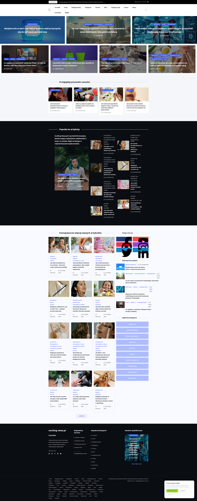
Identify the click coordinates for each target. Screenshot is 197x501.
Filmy (66, 492)
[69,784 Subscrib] (141, 239)
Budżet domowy (132, 360)
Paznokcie (96, 481)
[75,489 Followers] (141, 244)
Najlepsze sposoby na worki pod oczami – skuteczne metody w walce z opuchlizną (104, 400)
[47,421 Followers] (124, 244)
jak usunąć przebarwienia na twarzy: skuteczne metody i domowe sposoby (81, 309)
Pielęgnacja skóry (76, 7)
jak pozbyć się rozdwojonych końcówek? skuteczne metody (110, 172)
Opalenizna (83, 496)
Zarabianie (71, 485)
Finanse (126, 7)
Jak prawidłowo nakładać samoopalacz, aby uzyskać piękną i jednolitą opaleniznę (81, 266)
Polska (76, 487)
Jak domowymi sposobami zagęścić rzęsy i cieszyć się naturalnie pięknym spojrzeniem (109, 107)
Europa (61, 487)
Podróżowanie (73, 492)
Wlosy (134, 7)
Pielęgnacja (88, 7)
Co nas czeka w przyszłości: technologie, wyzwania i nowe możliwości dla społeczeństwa (98, 30)
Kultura (96, 494)
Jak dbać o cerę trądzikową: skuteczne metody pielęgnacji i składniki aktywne (102, 356)
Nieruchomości (99, 485)
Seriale (101, 492)
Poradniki (57, 7)
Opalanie (64, 496)
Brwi (132, 354)
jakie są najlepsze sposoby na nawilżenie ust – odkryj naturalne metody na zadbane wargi (169, 64)
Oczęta (50, 498)
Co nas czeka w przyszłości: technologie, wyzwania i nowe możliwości (142, 282)
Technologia (80, 494)
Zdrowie (97, 7)
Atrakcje (132, 324)
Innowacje (88, 494)
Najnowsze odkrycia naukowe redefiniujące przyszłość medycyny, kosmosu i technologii (164, 30)
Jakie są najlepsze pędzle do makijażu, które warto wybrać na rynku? (85, 106)
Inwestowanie (57, 490)
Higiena (87, 483)
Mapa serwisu (78, 447)
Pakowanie (51, 494)
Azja (50, 490)
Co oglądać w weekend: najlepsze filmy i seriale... (79, 2)
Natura (64, 494)
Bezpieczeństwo (132, 336)
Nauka (58, 494)
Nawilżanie (100, 490)
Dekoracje (132, 372)
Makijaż (67, 12)
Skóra (105, 7)
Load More (81, 416)
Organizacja (66, 490)
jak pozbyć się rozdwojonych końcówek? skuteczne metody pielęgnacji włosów (81, 356)
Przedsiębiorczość (90, 490)
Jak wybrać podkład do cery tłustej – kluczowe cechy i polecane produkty (58, 265)
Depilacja (132, 378)
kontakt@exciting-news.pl (80, 454)
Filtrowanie (68, 487)
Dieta (95, 496)
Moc (58, 485)
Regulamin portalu (79, 441)
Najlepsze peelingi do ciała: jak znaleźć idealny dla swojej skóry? (58, 355)
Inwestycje (51, 485)
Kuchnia (64, 485)
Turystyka (72, 483)
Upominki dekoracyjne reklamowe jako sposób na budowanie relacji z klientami (73, 64)
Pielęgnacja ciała (115, 7)
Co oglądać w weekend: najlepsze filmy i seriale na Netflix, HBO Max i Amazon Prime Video (24, 64)
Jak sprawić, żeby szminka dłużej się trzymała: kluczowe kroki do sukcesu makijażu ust (136, 106)
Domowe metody (74, 496)
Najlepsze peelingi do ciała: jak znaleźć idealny (110, 195)
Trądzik (100, 487)
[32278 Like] (124, 239)
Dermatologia (83, 492)
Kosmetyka (58, 12)
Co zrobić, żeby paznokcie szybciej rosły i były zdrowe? (81, 399)
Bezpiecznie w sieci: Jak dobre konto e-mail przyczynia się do (135, 268)
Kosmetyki (57, 483)
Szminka (81, 490)
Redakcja (60, 186)
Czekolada (132, 366)
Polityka (74, 490)
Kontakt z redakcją (79, 438)
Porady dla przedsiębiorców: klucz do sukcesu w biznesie (122, 64)
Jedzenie (65, 483)
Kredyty (50, 483)
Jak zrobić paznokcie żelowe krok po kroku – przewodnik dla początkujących (103, 266)
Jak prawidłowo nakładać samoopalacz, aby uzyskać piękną (136, 206)
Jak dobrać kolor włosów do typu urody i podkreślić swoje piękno (71, 179)
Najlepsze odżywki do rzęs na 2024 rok (136, 167)
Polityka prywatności (80, 444)
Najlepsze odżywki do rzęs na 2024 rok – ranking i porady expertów (58, 309)
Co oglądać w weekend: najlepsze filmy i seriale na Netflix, (138, 310)
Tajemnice (71, 494)
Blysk (132, 348)
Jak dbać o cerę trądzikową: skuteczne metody (110, 148)
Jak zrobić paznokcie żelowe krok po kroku (136, 186)
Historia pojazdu (53, 487)
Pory (95, 487)
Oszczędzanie (93, 492)
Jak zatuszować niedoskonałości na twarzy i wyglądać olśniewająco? (59, 106)
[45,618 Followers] (124, 250)
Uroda (65, 7)
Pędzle (60, 492)
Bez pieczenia (132, 330)
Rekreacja (51, 496)
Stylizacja (77, 481)
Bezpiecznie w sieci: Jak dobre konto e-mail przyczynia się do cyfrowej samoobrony (32, 30)
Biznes (132, 342)
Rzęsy (70, 481)
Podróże (80, 483)
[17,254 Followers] (141, 250)
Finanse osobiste (87, 481)
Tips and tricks (52, 492)
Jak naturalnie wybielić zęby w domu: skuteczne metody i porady (103, 309)
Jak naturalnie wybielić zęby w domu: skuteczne (109, 212)
